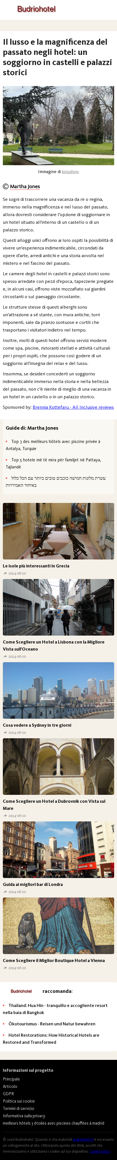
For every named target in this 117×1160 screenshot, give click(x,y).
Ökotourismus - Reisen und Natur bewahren (52, 1023)
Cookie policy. (99, 1151)
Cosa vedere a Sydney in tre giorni (37, 725)
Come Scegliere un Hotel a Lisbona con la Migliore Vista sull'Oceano (54, 645)
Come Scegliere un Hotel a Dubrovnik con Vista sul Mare (54, 805)
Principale (11, 1079)
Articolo (10, 1086)
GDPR (8, 1093)
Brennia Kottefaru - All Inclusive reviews (73, 407)
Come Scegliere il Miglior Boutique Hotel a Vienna (54, 960)
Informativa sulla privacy (24, 1115)
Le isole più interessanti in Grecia (36, 566)
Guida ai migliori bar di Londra (33, 884)
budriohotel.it (83, 1139)
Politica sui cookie (19, 1101)
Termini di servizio (18, 1108)
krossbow (70, 171)
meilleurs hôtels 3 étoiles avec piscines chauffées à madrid (53, 1123)
